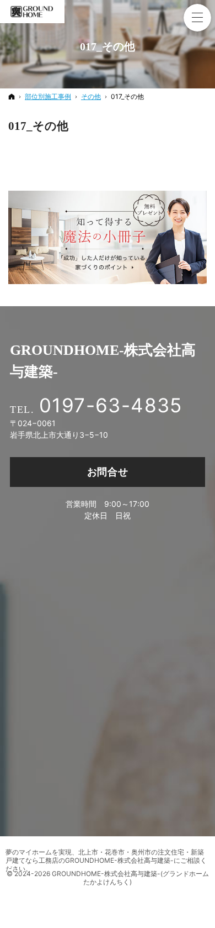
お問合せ (107, 472)
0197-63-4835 (110, 405)
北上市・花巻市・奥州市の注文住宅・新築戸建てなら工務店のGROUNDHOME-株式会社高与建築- (105, 856)
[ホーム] (11, 96)
